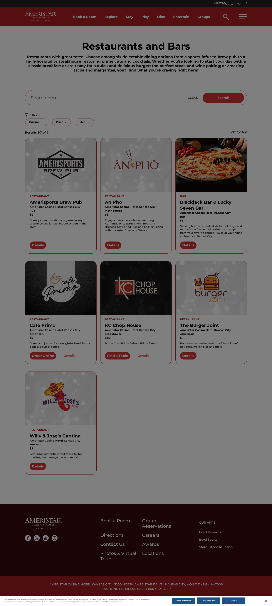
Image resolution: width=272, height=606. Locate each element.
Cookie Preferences (183, 601)
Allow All (234, 601)
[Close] (266, 601)
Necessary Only (209, 601)
